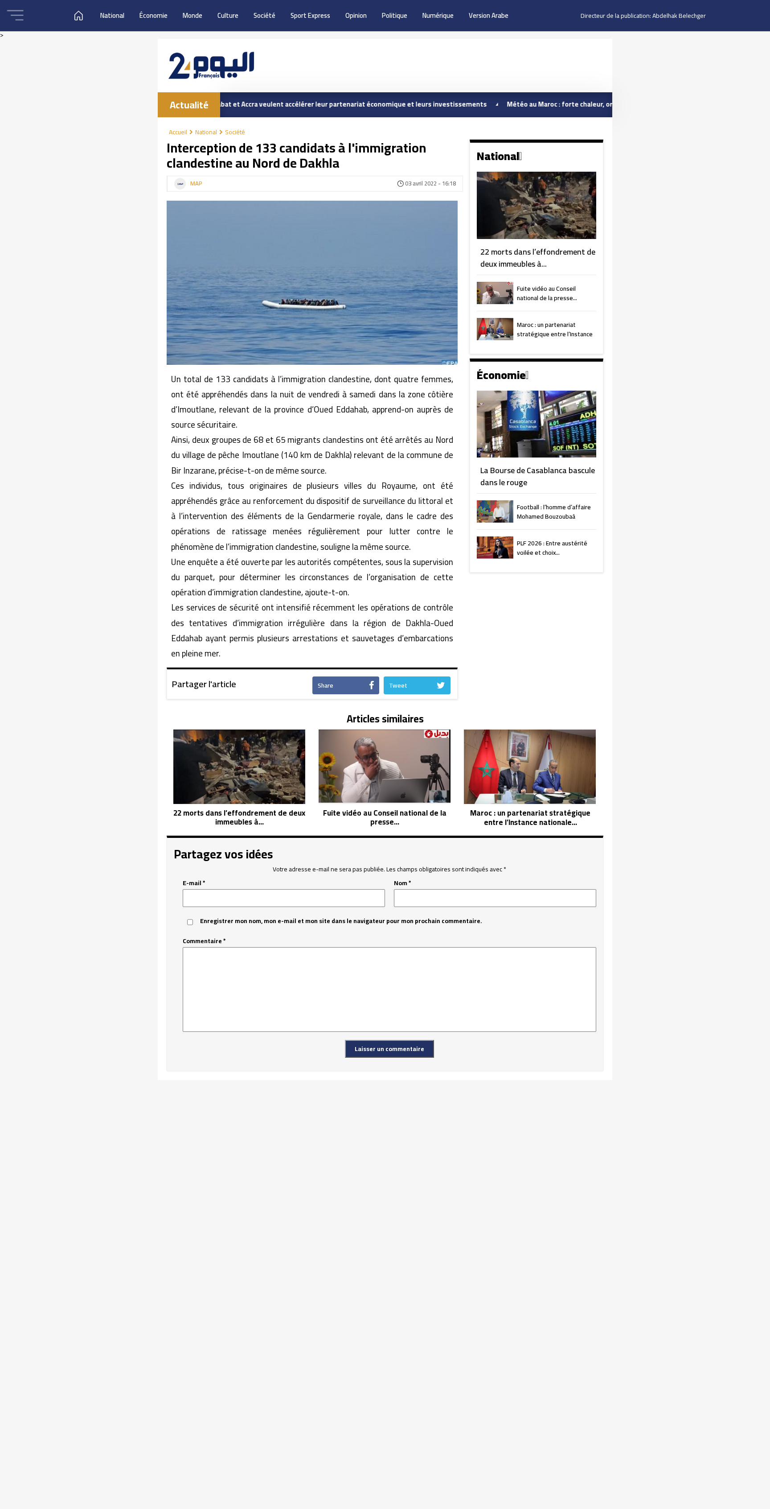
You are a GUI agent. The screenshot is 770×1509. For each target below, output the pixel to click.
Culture (227, 15)
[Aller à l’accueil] (211, 65)
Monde (192, 15)
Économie (153, 15)
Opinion (356, 15)
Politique (394, 15)
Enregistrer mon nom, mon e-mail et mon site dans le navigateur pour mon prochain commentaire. (341, 921)
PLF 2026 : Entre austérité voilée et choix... (552, 548)
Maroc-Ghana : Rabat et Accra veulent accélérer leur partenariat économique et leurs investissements (282, 104)
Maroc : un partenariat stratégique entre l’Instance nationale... (555, 330)
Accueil (178, 132)
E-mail (194, 883)
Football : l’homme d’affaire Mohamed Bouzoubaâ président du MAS (554, 512)
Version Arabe (488, 15)
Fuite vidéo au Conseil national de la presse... (547, 294)
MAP (196, 183)
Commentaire (204, 941)
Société (264, 15)
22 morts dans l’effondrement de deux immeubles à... (537, 258)
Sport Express (310, 15)
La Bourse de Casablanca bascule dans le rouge (537, 476)
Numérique (438, 15)
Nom (402, 883)
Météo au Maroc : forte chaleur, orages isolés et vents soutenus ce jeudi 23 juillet (590, 104)
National (112, 15)
